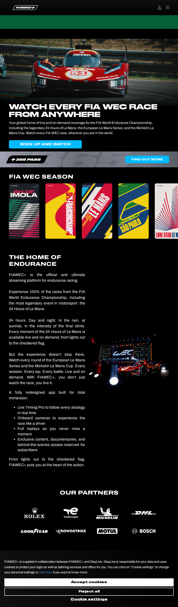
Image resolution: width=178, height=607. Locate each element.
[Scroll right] (169, 211)
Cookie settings (89, 599)
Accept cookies (89, 582)
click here (45, 572)
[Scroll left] (8, 211)
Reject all (89, 591)
